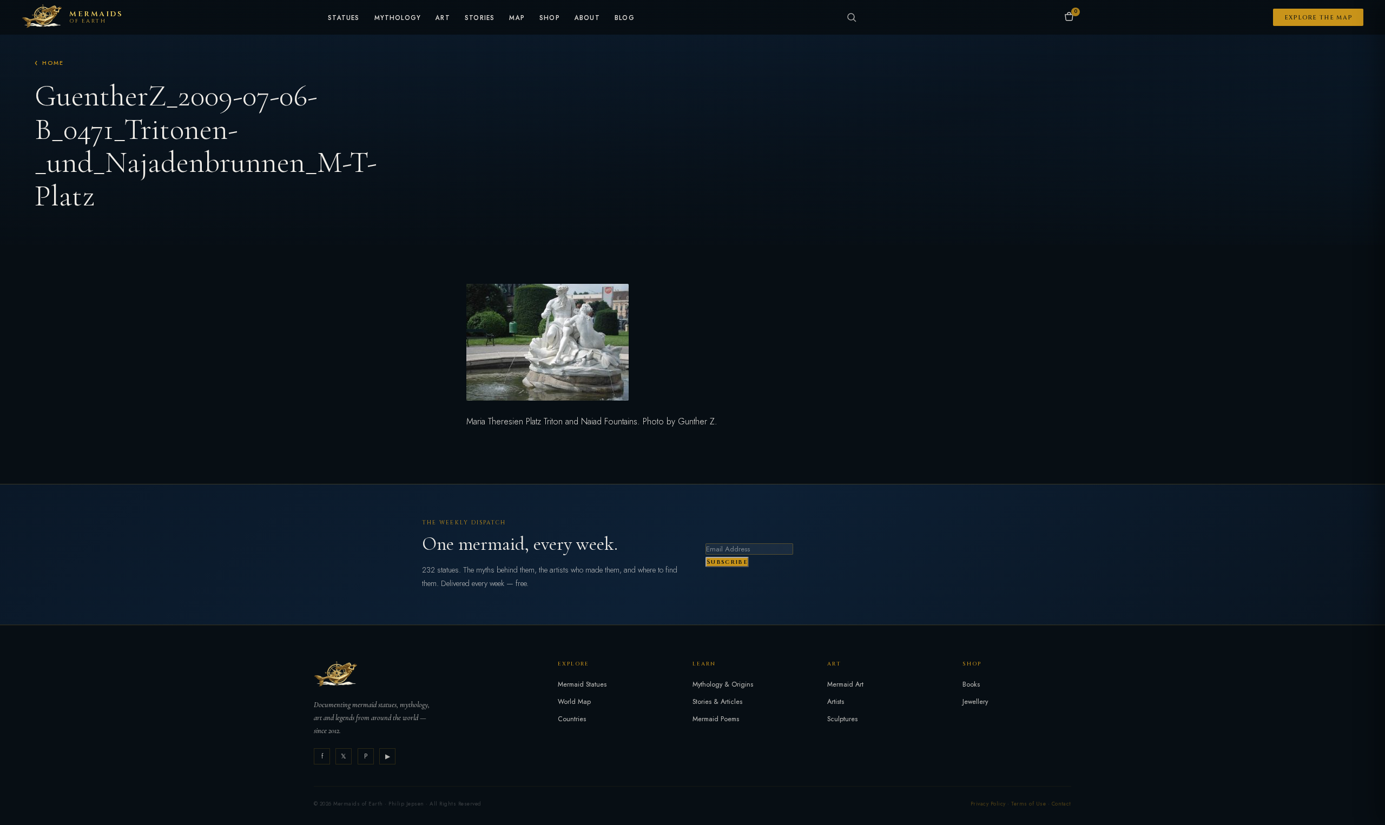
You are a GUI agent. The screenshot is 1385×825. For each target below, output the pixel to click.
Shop (549, 18)
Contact (1061, 804)
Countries (572, 719)
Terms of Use (1028, 804)
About (587, 18)
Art (443, 18)
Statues (343, 18)
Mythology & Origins (722, 684)
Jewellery (975, 702)
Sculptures (842, 719)
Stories (479, 18)
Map (517, 18)
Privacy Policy (988, 804)
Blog (625, 18)
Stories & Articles (717, 702)
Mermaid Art (845, 684)
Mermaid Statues (582, 684)
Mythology (397, 18)
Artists (835, 702)
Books (971, 684)
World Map (574, 702)
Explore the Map (1318, 18)
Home (53, 62)
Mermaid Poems (715, 719)
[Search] (851, 17)
